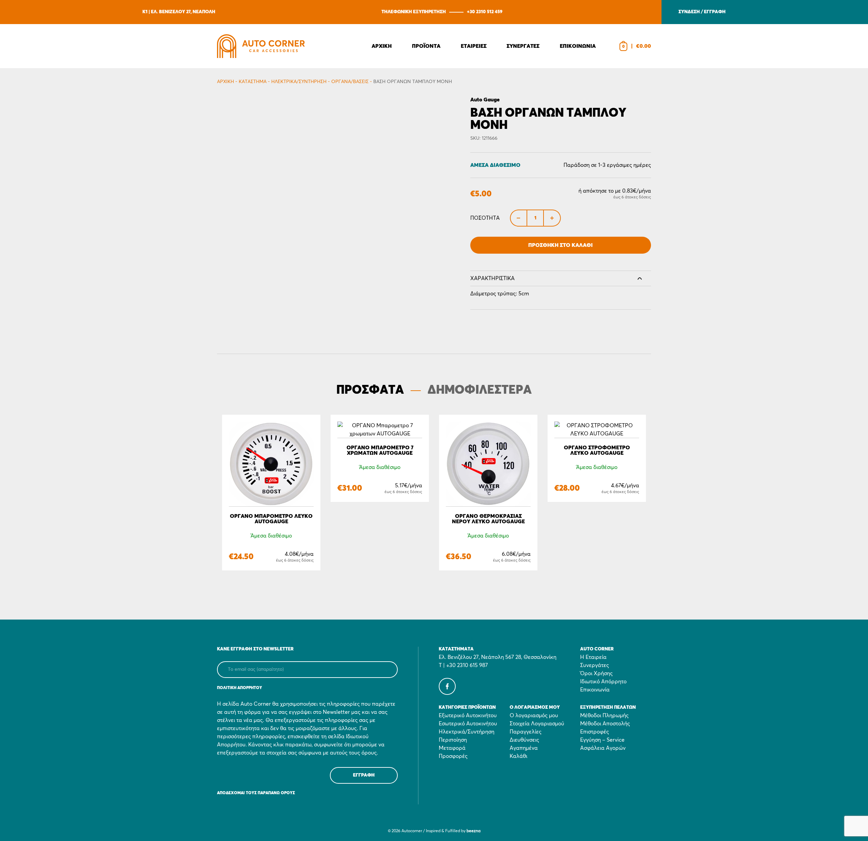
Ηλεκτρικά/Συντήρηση (299, 81)
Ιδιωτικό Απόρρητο (603, 681)
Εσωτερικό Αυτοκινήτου (468, 723)
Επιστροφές (594, 732)
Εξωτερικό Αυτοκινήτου (468, 715)
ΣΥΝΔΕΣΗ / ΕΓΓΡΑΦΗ (702, 11)
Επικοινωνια (578, 46)
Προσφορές (453, 756)
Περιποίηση (453, 740)
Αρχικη (382, 46)
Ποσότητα (485, 218)
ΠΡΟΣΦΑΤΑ (370, 390)
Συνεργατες (523, 46)
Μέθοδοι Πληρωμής (604, 715)
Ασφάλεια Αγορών (603, 748)
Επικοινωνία (595, 689)
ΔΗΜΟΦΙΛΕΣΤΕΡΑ (480, 390)
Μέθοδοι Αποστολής (605, 723)
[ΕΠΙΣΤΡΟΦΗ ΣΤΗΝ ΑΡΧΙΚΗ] (261, 46)
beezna (473, 831)
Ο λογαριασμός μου (534, 715)
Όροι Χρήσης (596, 673)
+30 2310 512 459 (484, 11)
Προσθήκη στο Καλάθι (560, 245)
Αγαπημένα (524, 748)
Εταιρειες (474, 46)
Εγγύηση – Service (602, 740)
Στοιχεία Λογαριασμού (537, 723)
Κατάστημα (253, 81)
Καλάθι (518, 756)
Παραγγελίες (525, 732)
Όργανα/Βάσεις (350, 81)
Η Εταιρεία (593, 657)
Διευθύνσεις (524, 740)
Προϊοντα (426, 46)
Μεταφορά (452, 748)
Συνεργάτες (594, 665)
